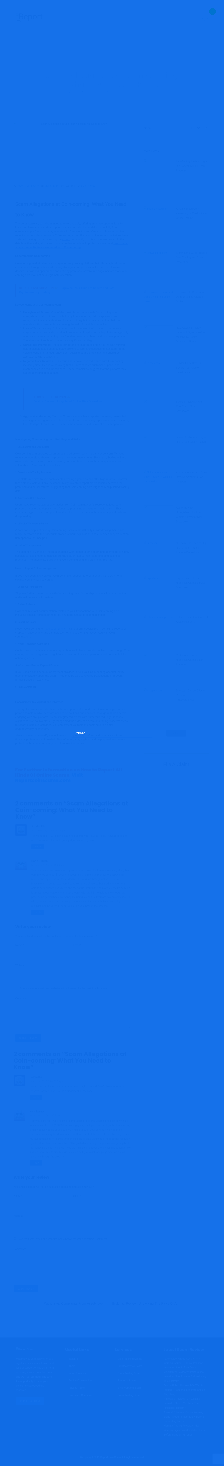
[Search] (149, 733)
